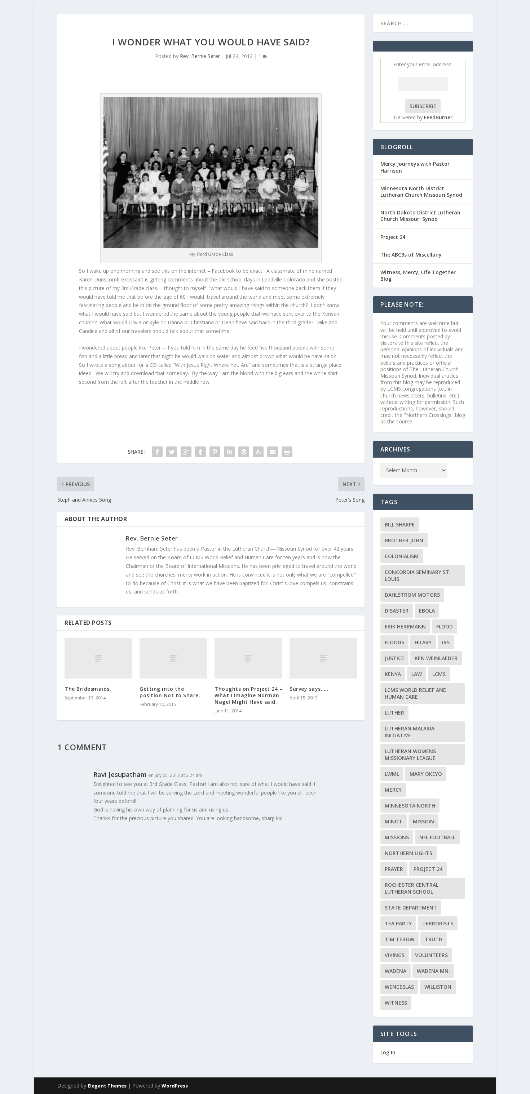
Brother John (404, 540)
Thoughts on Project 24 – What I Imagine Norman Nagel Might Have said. (248, 695)
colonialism (402, 556)
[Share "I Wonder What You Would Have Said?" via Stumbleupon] (258, 452)
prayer (394, 869)
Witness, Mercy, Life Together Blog (418, 275)
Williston (437, 986)
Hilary (423, 642)
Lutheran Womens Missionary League (410, 754)
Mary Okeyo (426, 773)
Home (484, 22)
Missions (397, 837)
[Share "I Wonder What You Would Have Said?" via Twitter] (171, 452)
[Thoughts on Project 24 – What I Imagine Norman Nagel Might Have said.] (248, 658)
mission (423, 821)
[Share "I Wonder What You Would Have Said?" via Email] (272, 452)
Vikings (395, 955)
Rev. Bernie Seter (200, 56)
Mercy (393, 789)
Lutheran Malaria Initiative (409, 732)
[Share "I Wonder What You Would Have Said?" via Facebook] (157, 452)
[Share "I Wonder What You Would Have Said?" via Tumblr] (200, 452)
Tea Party (398, 923)
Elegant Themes (107, 1085)
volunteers (431, 955)
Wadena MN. (433, 971)
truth (433, 939)
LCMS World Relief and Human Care (416, 693)
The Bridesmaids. (88, 688)
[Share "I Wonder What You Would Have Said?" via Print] (287, 452)
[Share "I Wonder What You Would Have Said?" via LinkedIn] (229, 452)
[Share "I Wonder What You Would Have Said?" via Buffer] (244, 452)
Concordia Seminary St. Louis (418, 575)
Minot (393, 821)
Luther (394, 712)
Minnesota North (410, 805)
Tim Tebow (399, 939)
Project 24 (392, 237)
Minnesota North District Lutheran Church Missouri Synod (421, 191)
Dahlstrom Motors (412, 594)
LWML (392, 773)
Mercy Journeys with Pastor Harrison (415, 167)
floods (394, 642)
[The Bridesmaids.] (98, 658)
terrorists (437, 923)
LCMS (439, 674)
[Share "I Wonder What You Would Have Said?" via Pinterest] (215, 452)
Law (416, 674)
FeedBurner (438, 117)
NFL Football (437, 837)
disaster (396, 610)
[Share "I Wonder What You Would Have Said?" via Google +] (186, 452)
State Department (411, 907)
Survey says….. (309, 688)
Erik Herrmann (405, 626)
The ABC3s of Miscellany (411, 254)
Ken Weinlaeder (436, 658)
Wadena (395, 971)
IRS (446, 642)
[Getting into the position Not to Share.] (173, 658)
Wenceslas (399, 986)
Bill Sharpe (400, 524)
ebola (427, 610)
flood (444, 626)
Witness (396, 1002)
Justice (394, 658)
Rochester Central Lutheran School (411, 888)
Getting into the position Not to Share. (170, 692)
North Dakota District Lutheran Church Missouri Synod (420, 215)
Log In (388, 1052)
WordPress (175, 1085)
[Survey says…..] (323, 658)
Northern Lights (408, 853)
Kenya (393, 674)
